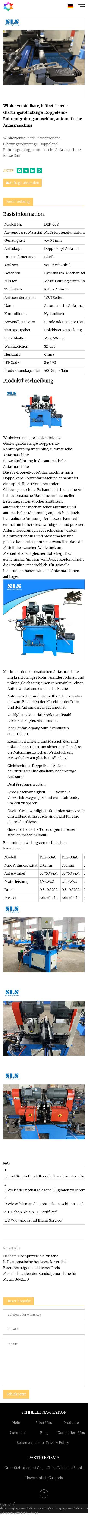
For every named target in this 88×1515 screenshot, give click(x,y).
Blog (44, 1432)
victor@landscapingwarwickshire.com (64, 1508)
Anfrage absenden (24, 183)
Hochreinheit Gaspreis (44, 1478)
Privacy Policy (57, 1442)
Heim (16, 1422)
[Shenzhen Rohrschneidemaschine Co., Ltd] (8, 6)
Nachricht (17, 1432)
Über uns (44, 1422)
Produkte (71, 1422)
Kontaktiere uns (71, 1432)
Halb (16, 1248)
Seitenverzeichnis (32, 1442)
